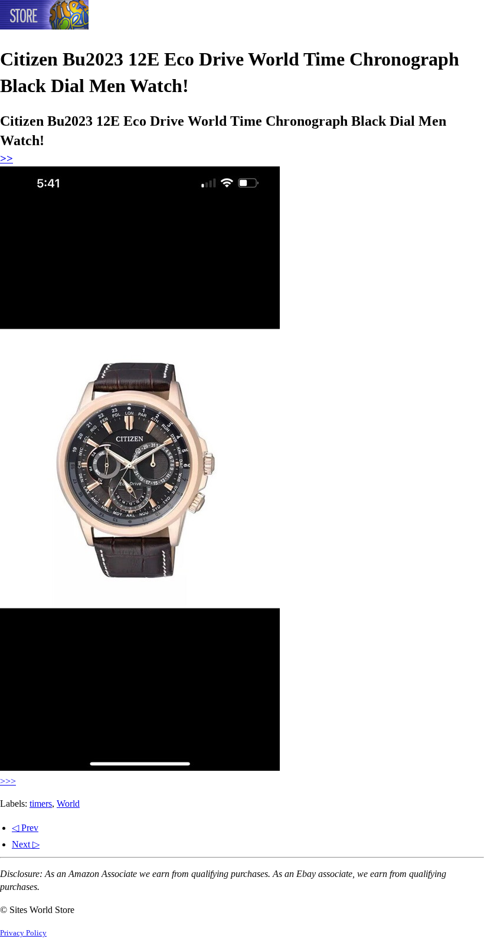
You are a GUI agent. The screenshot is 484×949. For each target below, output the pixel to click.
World (68, 804)
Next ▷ (26, 844)
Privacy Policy (23, 933)
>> (6, 158)
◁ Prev (25, 828)
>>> (8, 781)
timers (41, 804)
